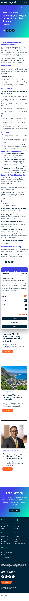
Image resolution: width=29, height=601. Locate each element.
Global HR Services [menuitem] (5, 526)
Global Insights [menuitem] (4, 538)
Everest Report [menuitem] (4, 539)
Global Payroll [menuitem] (4, 523)
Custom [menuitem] (16, 528)
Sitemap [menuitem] (3, 597)
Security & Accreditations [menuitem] (20, 543)
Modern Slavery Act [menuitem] (5, 599)
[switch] (25, 300)
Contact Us (6, 582)
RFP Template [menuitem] (4, 541)
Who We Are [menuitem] (17, 536)
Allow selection (14, 322)
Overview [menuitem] (17, 523)
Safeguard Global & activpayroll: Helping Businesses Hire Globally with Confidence (12, 337)
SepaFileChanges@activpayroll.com (11, 254)
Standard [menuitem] (17, 526)
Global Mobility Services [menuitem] (6, 525)
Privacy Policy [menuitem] (4, 595)
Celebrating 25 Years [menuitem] (19, 538)
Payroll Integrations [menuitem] (5, 543)
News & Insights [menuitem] (4, 536)
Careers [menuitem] (16, 541)
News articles (8, 7)
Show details (22, 314)
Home (2, 7)
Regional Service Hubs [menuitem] (6, 551)
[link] (26, 2)
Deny (14, 326)
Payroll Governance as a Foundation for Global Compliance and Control (13, 456)
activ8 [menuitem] (2, 528)
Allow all (14, 318)
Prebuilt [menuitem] (16, 525)
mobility (24, 564)
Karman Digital (8, 588)
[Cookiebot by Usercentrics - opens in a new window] (21, 273)
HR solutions (6, 565)
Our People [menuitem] (17, 539)
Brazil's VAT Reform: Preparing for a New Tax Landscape (12, 397)
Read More (7, 351)
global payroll (19, 564)
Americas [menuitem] (3, 555)
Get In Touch (14, 510)
